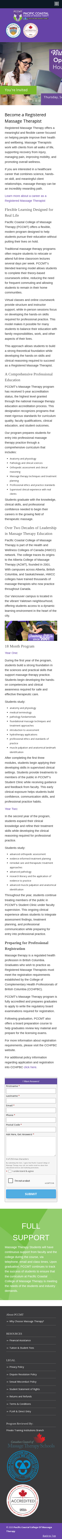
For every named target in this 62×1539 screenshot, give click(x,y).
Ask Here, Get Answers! (20, 1134)
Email (10, 1105)
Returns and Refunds (20, 1396)
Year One (11, 653)
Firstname (13, 1086)
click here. (30, 1067)
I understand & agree (23, 1171)
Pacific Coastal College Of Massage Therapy (31, 15)
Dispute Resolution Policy (23, 1374)
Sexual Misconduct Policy (22, 1381)
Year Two (11, 809)
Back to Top (49, 1535)
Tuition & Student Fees (21, 1347)
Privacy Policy (16, 1366)
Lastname (13, 1095)
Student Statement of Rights (24, 1389)
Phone (10, 1115)
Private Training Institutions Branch (25, 1430)
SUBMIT (31, 1194)
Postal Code (14, 1124)
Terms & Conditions (20, 1403)
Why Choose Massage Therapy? (26, 1321)
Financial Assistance (20, 1340)
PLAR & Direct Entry (20, 1411)
